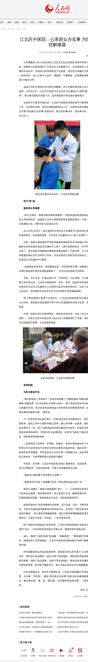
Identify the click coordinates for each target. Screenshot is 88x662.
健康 (18, 29)
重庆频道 (11, 29)
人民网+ (33, 656)
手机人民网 (42, 656)
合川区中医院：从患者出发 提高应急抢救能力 (37, 627)
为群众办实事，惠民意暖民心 (31, 613)
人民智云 (70, 656)
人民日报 (23, 656)
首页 (2, 22)
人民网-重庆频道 (69, 52)
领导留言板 (52, 656)
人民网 (2, 29)
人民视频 (61, 656)
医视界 (24, 29)
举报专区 (59, 22)
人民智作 (80, 656)
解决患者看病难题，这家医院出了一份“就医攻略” (39, 622)
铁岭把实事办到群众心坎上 (68, 627)
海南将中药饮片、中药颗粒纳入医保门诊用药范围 (39, 632)
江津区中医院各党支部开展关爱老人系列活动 (37, 618)
